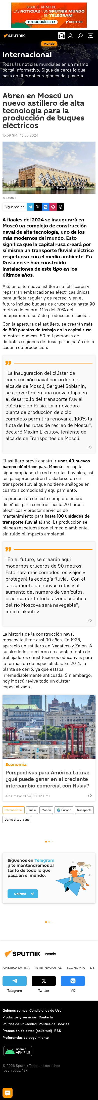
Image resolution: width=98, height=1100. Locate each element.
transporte (84, 810)
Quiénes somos (15, 1010)
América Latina (16, 967)
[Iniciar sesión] (70, 36)
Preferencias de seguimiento (26, 1037)
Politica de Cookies (54, 1024)
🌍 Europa (64, 810)
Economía (16, 764)
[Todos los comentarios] (8, 1093)
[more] (90, 447)
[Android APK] (18, 1051)
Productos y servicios (20, 1017)
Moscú (46, 810)
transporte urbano (17, 819)
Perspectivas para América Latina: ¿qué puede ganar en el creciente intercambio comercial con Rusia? (47, 779)
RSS (57, 1030)
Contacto (46, 1017)
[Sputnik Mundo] (15, 37)
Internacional (13, 810)
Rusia (32, 810)
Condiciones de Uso (45, 1010)
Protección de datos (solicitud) (27, 1030)
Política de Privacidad (20, 1024)
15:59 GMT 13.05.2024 (20, 135)
